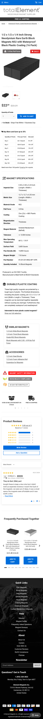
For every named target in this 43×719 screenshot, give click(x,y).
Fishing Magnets (21, 603)
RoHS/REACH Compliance (20, 379)
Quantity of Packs (7, 112)
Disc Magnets (21, 587)
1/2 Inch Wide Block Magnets (17, 331)
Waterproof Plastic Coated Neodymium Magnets (22, 23)
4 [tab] (25, 408)
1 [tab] (15, 408)
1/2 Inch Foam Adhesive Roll (17, 359)
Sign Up (37, 665)
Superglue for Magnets (14, 362)
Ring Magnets (21, 594)
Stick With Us (21, 646)
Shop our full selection (13, 313)
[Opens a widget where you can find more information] (35, 715)
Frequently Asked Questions (21, 624)
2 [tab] (18, 408)
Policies (21, 655)
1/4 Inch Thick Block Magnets (17, 334)
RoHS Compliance (21, 652)
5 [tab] (28, 408)
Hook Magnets (21, 600)
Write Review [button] (21, 448)
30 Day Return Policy (19, 385)
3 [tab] (21, 408)
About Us (21, 640)
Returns (21, 618)
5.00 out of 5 (27, 426)
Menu (6, 2)
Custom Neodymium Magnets (22, 609)
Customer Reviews (21, 649)
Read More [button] (9, 496)
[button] (12, 432)
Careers (21, 643)
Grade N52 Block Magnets (16, 337)
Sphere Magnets (22, 597)
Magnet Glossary (21, 627)
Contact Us (22, 631)
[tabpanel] (12, 401)
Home (3, 23)
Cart (39, 2)
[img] (8, 473)
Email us (22, 167)
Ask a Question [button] (21, 453)
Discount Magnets (21, 606)
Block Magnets (21, 590)
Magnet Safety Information (22, 373)
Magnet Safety (21, 621)
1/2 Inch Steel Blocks (14, 356)
